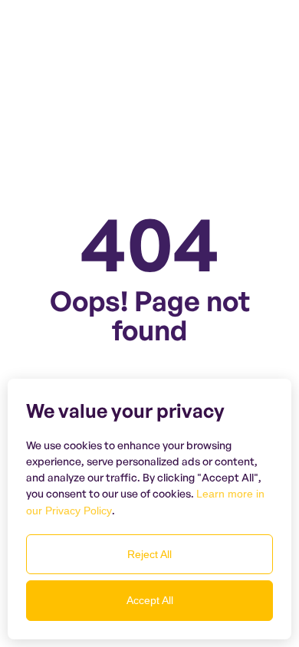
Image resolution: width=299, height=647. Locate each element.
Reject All (149, 554)
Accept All (150, 600)
